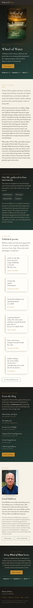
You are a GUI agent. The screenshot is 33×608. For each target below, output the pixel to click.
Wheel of (8, 2)
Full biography (8, 538)
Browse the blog (8, 454)
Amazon (27, 597)
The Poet (17, 597)
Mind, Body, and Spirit (9, 414)
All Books (10, 597)
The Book (4, 597)
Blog (22, 597)
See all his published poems (11, 379)
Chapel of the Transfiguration (12, 434)
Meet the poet (21, 66)
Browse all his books (22, 538)
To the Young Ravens (9, 440)
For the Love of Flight (9, 427)
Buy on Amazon (8, 66)
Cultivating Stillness (9, 446)
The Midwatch (7, 421)
